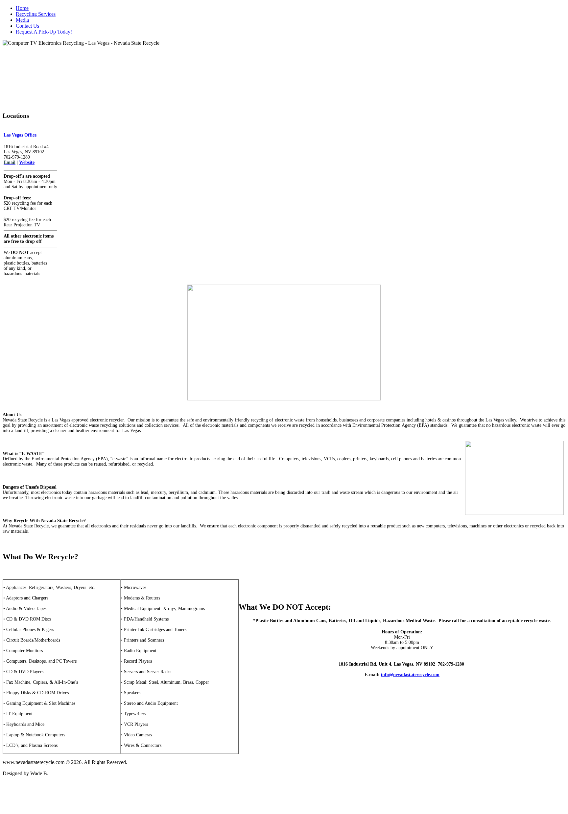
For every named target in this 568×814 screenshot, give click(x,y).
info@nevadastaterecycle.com (410, 674)
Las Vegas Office (20, 135)
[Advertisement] (284, 796)
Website (27, 162)
